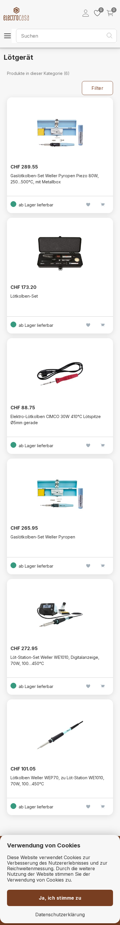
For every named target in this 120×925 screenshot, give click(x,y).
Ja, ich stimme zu (60, 898)
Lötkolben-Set (24, 296)
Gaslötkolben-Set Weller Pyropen (42, 536)
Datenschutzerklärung (60, 914)
